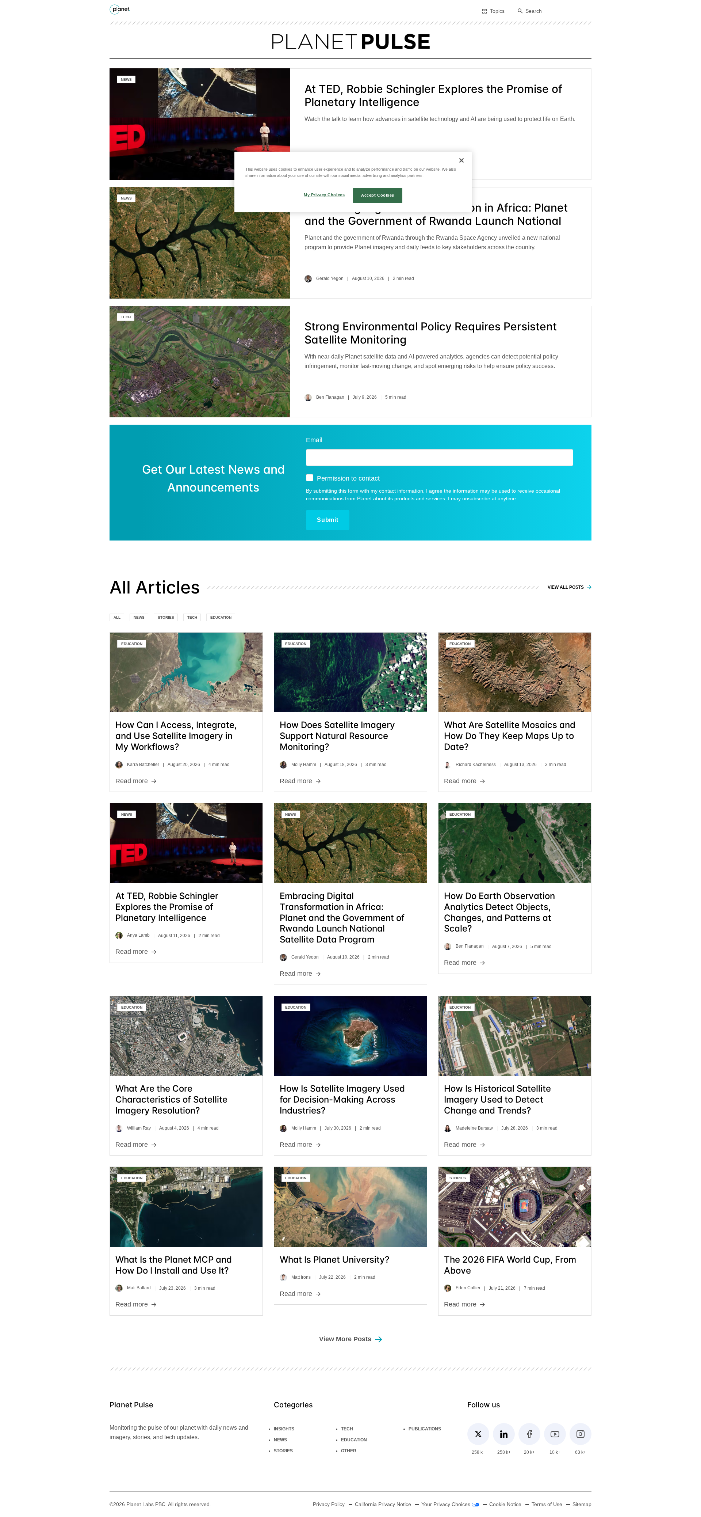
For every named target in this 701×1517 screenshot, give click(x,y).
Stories (166, 617)
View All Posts (566, 587)
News (126, 79)
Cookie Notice (505, 1504)
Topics (497, 11)
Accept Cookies (377, 195)
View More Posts (345, 1339)
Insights (284, 1428)
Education (220, 617)
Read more (131, 781)
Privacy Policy (329, 1504)
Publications (425, 1428)
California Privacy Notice (383, 1504)
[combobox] (558, 11)
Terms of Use (547, 1504)
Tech (126, 317)
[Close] (461, 160)
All (117, 617)
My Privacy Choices (324, 195)
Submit (327, 520)
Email (314, 440)
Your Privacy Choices (446, 1504)
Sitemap (581, 1504)
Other (348, 1450)
